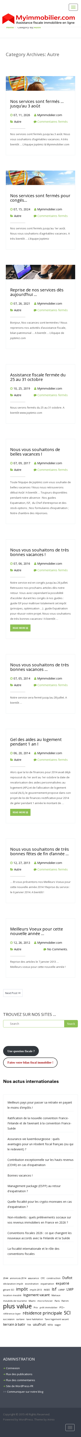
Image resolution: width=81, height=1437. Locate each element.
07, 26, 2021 (22, 303)
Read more (19, 628)
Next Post (11, 993)
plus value (17, 1306)
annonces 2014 (18, 1278)
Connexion (13, 1368)
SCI (67, 1312)
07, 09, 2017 (22, 463)
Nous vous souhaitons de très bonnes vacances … (39, 667)
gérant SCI (8, 1289)
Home (10, 27)
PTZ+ (62, 1307)
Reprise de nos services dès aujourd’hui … (37, 292)
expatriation (47, 1283)
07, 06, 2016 (22, 563)
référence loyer (12, 1313)
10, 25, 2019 (22, 388)
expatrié (62, 1283)
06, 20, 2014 (22, 753)
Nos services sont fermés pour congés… (40, 198)
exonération (32, 1283)
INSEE (47, 1289)
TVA (29, 1324)
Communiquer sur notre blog (25, 1391)
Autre (37, 27)
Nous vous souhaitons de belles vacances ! (35, 452)
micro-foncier (45, 1300)
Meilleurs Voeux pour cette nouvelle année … (36, 931)
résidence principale (42, 1313)
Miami (32, 1300)
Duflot (67, 1278)
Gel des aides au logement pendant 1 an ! (36, 742)
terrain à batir (14, 1324)
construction (53, 1278)
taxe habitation (34, 1319)
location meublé (12, 1295)
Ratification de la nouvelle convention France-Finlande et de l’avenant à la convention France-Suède (39, 1123)
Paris (57, 1300)
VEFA (50, 1324)
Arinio (51, 1419)
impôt (22, 1289)
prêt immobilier (49, 1307)
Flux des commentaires (20, 1380)
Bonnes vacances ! (20, 1175)
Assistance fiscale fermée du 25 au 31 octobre (38, 377)
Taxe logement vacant (57, 1319)
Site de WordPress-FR (19, 1386)
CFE (43, 1278)
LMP (70, 1289)
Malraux (56, 1295)
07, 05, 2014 (22, 678)
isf (54, 1289)
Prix (36, 1307)
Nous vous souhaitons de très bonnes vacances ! (39, 552)
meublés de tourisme (15, 1300)
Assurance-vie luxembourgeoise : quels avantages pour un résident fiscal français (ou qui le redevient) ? (40, 1144)
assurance (33, 1278)
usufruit (39, 1324)
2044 (5, 1278)
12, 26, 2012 (22, 943)
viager (58, 1324)
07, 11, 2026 (22, 115)
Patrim (65, 1300)
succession (9, 1319)
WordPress (26, 1419)
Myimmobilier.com (49, 115)
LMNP (61, 1289)
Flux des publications (19, 1374)
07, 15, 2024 (22, 209)
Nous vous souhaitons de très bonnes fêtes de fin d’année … (39, 851)
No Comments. (57, 949)
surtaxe (20, 1319)
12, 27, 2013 (22, 863)
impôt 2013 (36, 1289)
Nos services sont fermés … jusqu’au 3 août (37, 104)
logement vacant (36, 1295)
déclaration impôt (13, 1283)
